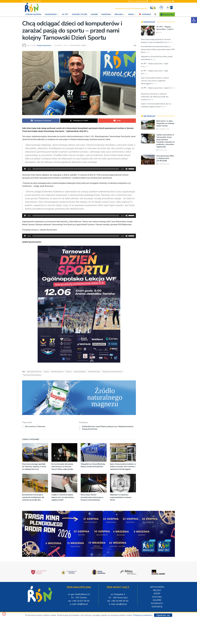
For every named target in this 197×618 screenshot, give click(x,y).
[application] (79, 169)
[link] (194, 20)
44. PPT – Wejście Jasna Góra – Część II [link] (155, 88)
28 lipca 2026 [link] (162, 150)
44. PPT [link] (65, 14)
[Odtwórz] (25, 169)
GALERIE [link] (94, 14)
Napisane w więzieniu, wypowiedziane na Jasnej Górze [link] (120, 497)
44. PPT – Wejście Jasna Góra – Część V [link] (165, 28)
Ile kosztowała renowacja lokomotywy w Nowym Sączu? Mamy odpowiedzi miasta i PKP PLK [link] (62, 466)
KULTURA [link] (157, 597)
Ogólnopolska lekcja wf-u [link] (112, 372)
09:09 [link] (151, 100)
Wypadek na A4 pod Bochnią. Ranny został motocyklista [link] (93, 465)
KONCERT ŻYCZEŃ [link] (79, 14)
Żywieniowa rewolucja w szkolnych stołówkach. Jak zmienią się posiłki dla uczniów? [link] (33, 497)
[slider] (131, 169)
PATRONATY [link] (157, 603)
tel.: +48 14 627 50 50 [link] (78, 601)
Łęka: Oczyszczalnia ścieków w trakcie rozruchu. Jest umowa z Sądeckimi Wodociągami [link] (123, 466)
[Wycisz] (126, 169)
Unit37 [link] (46, 372)
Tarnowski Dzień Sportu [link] (32, 375)
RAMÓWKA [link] (106, 14)
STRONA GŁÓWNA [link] (33, 14)
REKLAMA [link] (119, 14)
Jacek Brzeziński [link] (94, 372)
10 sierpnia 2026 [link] (163, 129)
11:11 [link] (146, 74)
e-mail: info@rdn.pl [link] (79, 604)
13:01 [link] (160, 32)
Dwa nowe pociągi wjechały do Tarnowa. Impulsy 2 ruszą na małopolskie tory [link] (34, 466)
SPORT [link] (83, 46)
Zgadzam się (163, 615)
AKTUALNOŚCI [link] (75, 46)
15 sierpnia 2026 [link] (163, 164)
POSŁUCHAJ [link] (168, 14)
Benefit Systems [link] (57, 372)
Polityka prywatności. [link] (142, 615)
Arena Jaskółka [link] (79, 372)
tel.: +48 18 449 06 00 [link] (117, 601)
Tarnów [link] (68, 372)
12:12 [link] (146, 67)
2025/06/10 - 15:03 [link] (61, 46)
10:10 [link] (173, 88)
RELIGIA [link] (157, 590)
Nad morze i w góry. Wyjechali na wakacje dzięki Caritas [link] (165, 123)
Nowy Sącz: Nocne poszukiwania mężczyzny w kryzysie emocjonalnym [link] (92, 497)
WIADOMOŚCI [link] (51, 14)
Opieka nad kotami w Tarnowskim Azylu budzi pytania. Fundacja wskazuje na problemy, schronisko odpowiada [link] (165, 141)
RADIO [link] (131, 14)
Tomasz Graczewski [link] (44, 46)
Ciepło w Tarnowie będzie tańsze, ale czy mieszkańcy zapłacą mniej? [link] (62, 497)
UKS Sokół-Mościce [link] (34, 372)
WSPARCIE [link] (146, 14)
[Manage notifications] (4, 614)
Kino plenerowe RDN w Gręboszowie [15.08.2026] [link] (165, 158)
